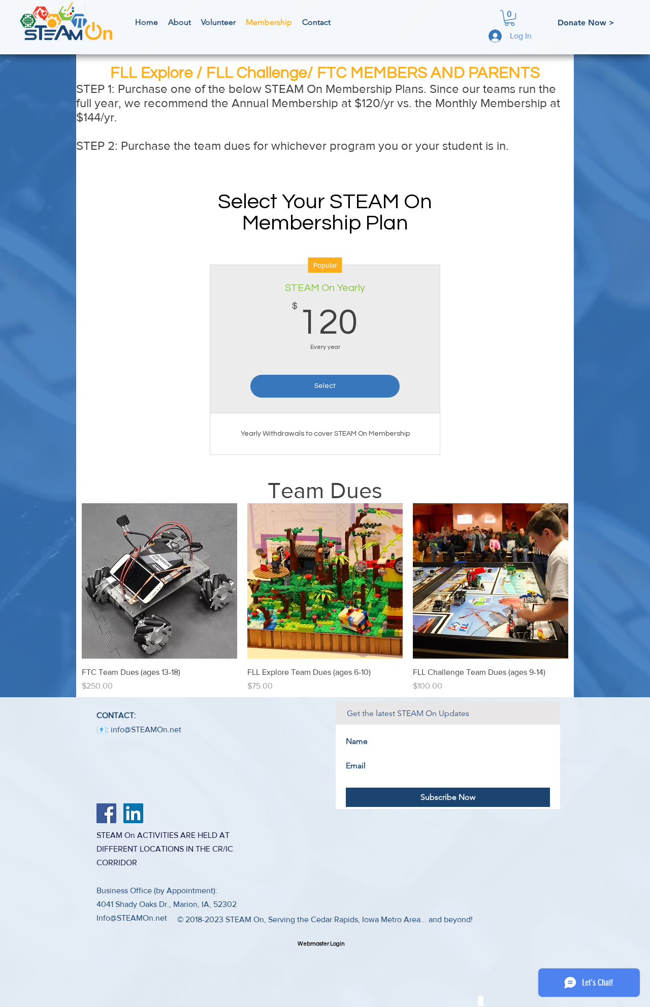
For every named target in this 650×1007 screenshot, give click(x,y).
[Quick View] (159, 581)
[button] (509, 18)
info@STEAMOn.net (146, 729)
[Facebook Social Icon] (106, 813)
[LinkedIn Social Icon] (133, 813)
